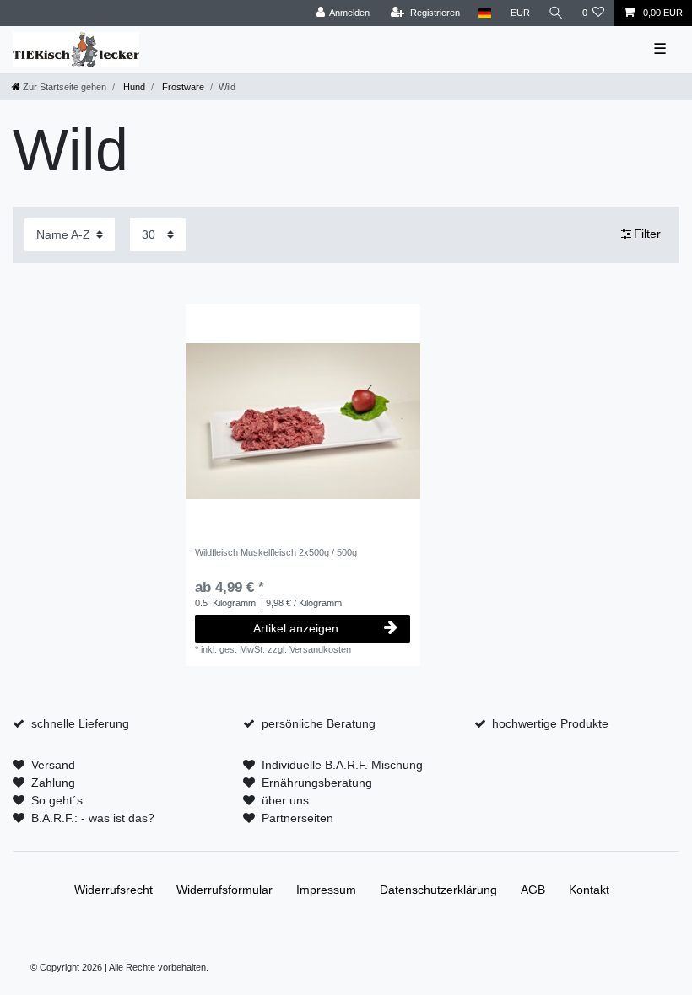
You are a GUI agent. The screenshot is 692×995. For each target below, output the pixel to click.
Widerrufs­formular (224, 889)
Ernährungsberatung (317, 782)
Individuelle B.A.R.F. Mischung (342, 765)
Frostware (181, 87)
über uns (285, 800)
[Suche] (556, 13)
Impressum (326, 889)
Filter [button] (647, 233)
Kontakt (589, 889)
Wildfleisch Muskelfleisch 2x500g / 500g (276, 552)
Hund (133, 87)
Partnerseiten (297, 818)
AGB (533, 889)
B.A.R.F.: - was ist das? (92, 818)
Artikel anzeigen (295, 628)
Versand (53, 765)
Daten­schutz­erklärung (438, 889)
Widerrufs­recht (113, 889)
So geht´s (57, 800)
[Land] (484, 13)
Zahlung (53, 782)
